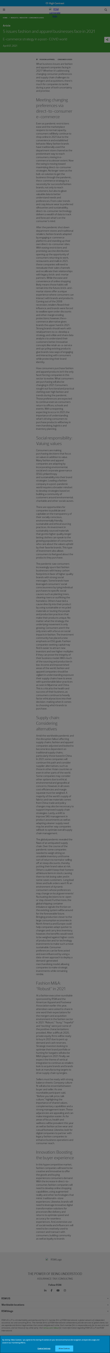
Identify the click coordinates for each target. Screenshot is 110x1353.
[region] (55, 1344)
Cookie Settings (44, 1348)
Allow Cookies (64, 1348)
